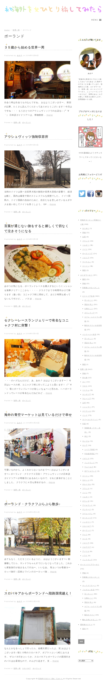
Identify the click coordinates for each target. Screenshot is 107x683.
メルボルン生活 (88, 590)
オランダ (85, 501)
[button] (94, 20)
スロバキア (26, 668)
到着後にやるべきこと (91, 288)
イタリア (85, 258)
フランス (85, 241)
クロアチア (86, 547)
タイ (84, 382)
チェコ (85, 535)
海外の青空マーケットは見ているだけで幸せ (38, 415)
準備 (84, 233)
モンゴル (85, 441)
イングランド (89, 463)
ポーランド (26, 122)
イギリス (85, 459)
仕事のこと (88, 309)
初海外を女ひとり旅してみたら (50, 679)
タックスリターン (89, 586)
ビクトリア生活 (88, 296)
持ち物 (85, 378)
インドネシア (87, 560)
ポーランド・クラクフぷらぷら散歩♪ (32, 504)
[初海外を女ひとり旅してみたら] (53, 9)
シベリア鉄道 (89, 449)
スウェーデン (87, 514)
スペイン (85, 266)
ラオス (85, 386)
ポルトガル (86, 484)
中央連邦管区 (89, 454)
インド (85, 415)
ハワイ (85, 556)
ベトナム (85, 390)
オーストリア (87, 254)
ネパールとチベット (90, 420)
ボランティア (89, 313)
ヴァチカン (86, 262)
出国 (84, 237)
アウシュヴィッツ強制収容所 (26, 137)
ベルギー (85, 245)
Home (7, 30)
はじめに (85, 228)
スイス (85, 539)
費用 (84, 279)
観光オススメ (89, 615)
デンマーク (86, 509)
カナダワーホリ (86, 275)
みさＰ (19, 55)
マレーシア (86, 399)
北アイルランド (90, 471)
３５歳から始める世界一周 (24, 47)
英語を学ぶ (88, 304)
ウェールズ (88, 467)
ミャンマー (86, 407)
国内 (84, 629)
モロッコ (85, 480)
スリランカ (86, 411)
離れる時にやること (90, 620)
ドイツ (85, 249)
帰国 (84, 270)
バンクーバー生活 (89, 334)
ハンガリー (86, 522)
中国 (84, 424)
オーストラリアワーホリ (89, 565)
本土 (86, 436)
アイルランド (87, 505)
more (49, 115)
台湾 (84, 403)
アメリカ (85, 551)
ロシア (85, 445)
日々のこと (88, 300)
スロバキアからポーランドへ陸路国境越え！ (38, 593)
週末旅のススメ (86, 625)
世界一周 (16, 30)
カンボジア (86, 394)
